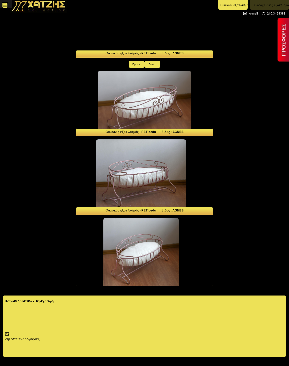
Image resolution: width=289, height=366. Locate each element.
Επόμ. (152, 64)
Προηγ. (137, 64)
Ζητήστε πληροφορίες (22, 339)
